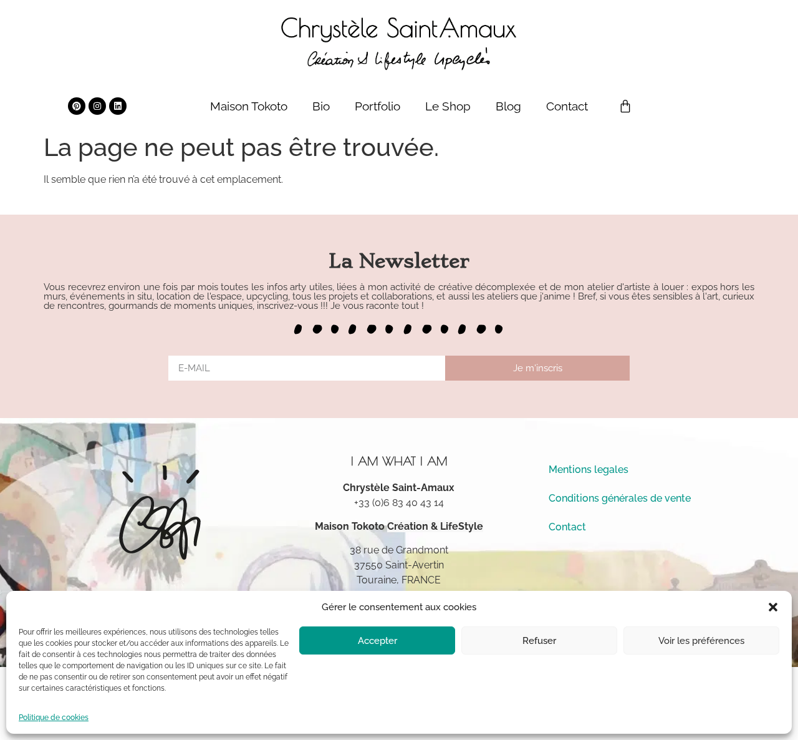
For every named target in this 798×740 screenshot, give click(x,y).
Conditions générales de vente (620, 498)
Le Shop (448, 106)
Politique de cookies (54, 717)
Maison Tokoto (248, 106)
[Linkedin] (118, 106)
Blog (508, 106)
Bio (321, 106)
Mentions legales (588, 469)
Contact (567, 106)
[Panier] (625, 106)
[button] (773, 607)
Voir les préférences (701, 640)
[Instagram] (97, 106)
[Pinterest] (76, 106)
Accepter (377, 640)
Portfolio (377, 106)
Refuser (539, 640)
